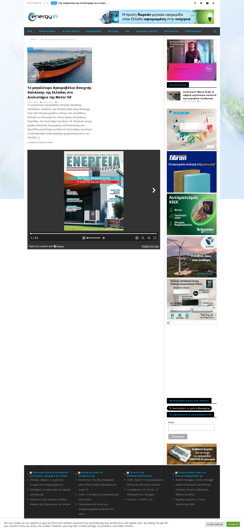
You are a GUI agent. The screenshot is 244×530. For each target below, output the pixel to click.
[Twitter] (201, 3)
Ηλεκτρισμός (47, 31)
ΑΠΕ (127, 31)
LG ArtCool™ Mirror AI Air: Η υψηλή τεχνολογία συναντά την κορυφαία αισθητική (199, 95)
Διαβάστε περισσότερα (40, 142)
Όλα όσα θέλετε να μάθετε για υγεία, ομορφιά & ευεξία (49, 474)
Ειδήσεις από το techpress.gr (90, 474)
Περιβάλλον (93, 31)
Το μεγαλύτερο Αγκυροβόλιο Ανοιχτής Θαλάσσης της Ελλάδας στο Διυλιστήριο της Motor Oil (59, 92)
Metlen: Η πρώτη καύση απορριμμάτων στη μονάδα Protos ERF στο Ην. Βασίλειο (83, 3)
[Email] (207, 3)
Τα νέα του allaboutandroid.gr (139, 474)
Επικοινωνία (193, 31)
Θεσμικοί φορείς (147, 31)
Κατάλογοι (171, 31)
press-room (47, 102)
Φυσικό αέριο (70, 31)
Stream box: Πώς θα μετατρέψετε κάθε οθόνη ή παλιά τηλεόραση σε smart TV (97, 484)
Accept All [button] (233, 524)
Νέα (54, 3)
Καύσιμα (113, 31)
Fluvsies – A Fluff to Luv (140, 499)
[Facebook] (195, 3)
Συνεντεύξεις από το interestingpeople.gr (190, 474)
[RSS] (213, 3)
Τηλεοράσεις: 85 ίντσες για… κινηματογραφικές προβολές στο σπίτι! (96, 509)
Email (171, 422)
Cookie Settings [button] (215, 524)
